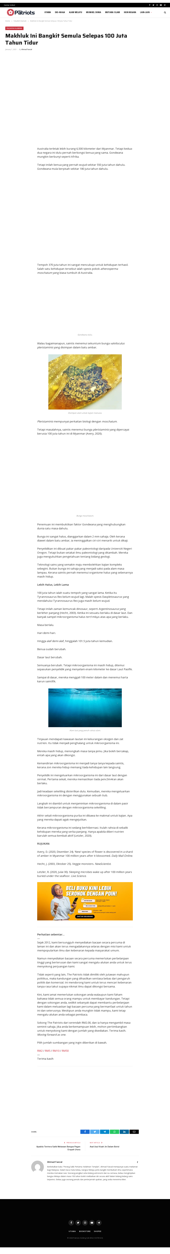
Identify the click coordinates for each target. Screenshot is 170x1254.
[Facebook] (10, 143)
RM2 (40, 1050)
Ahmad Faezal (26, 49)
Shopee (97, 1231)
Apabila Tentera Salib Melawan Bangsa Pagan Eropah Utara (58, 1148)
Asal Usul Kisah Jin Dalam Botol (104, 1146)
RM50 (65, 1050)
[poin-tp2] (85, 919)
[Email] (10, 167)
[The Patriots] (21, 12)
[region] (110, 217)
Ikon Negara (130, 12)
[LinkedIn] (10, 155)
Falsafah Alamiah (14, 28)
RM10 (56, 1050)
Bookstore (85, 1231)
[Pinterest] (10, 161)
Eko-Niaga (60, 12)
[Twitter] (10, 149)
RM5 (47, 1050)
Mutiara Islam (112, 12)
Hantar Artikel (9, 5)
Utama (47, 12)
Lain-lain (145, 12)
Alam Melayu (75, 12)
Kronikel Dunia (93, 12)
